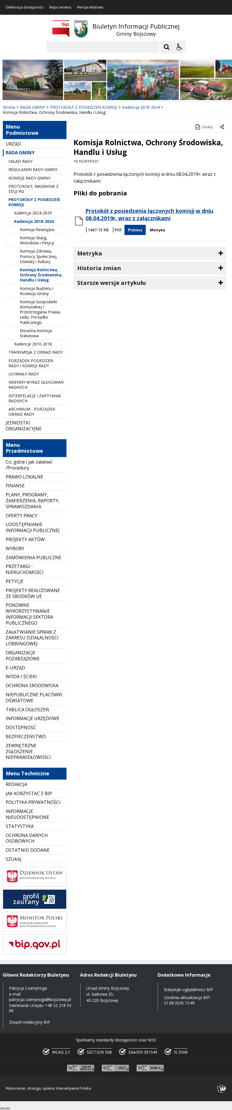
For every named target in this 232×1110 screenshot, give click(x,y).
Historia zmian (99, 268)
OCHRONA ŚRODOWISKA (32, 685)
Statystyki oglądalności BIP (188, 989)
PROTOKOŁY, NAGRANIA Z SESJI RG (33, 188)
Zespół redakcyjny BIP (29, 1022)
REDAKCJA (16, 784)
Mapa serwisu (60, 7)
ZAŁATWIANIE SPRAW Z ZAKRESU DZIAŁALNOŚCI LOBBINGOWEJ (32, 638)
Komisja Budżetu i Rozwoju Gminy (36, 291)
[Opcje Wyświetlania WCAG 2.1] (179, 47)
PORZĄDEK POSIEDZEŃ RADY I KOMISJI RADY (30, 363)
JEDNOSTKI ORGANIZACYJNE (24, 426)
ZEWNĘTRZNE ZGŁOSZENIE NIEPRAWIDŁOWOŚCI (28, 751)
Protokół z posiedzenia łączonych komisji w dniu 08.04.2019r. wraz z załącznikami (149, 214)
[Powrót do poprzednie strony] (222, 127)
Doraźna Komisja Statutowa (36, 333)
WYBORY (15, 548)
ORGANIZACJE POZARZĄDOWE (23, 656)
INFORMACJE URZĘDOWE (32, 718)
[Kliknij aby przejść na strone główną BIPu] (60, 28)
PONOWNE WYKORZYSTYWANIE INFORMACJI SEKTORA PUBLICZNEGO (29, 614)
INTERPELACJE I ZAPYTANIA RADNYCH (34, 398)
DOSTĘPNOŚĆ (21, 727)
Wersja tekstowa (90, 7)
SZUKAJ (14, 859)
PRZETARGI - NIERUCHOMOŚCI (25, 569)
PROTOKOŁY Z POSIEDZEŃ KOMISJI (34, 202)
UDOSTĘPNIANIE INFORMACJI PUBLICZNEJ (33, 527)
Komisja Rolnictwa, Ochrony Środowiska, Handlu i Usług (41, 275)
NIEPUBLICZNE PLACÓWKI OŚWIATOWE (34, 697)
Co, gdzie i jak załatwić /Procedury (29, 465)
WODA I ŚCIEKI (21, 676)
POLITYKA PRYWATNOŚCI (33, 802)
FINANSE (15, 486)
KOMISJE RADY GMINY (29, 178)
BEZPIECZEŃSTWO (26, 736)
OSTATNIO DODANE (28, 850)
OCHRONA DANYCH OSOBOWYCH (27, 838)
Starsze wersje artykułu (111, 283)
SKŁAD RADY (20, 161)
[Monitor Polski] (34, 930)
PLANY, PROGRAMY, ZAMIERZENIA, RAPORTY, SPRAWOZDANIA (32, 501)
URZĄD (13, 144)
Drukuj (207, 127)
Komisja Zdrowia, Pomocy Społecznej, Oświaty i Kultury (38, 256)
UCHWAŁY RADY (23, 374)
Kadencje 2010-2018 (33, 344)
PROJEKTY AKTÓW (25, 539)
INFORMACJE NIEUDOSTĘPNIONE (27, 814)
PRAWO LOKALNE (24, 477)
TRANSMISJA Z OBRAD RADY (35, 352)
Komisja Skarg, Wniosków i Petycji (37, 240)
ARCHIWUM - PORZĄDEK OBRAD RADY (31, 411)
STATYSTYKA (20, 826)
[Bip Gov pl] (34, 952)
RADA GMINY (20, 153)
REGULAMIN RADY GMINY (32, 169)
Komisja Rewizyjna (37, 229)
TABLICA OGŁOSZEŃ (27, 709)
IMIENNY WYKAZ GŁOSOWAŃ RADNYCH (36, 384)
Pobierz (135, 230)
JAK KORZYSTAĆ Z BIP (29, 793)
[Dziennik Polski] (34, 885)
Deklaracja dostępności (25, 7)
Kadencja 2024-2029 (33, 212)
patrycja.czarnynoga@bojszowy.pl (40, 999)
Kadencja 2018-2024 (34, 221)
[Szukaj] (166, 47)
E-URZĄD (15, 668)
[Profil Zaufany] (34, 907)
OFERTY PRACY (21, 516)
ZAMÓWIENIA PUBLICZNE (33, 557)
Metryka (157, 230)
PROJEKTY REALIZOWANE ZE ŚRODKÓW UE (33, 593)
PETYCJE (14, 581)
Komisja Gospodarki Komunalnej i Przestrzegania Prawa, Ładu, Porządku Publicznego (40, 312)
